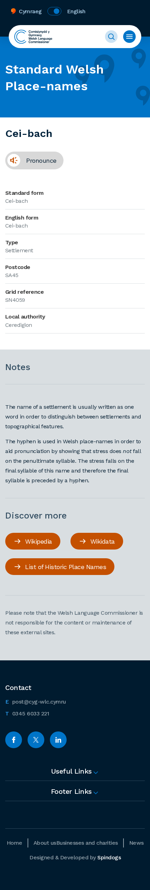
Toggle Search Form (111, 36)
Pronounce (31, 162)
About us (44, 842)
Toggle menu (129, 36)
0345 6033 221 (27, 713)
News (136, 842)
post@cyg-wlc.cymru (35, 701)
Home (14, 842)
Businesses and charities (87, 842)
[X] (36, 739)
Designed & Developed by (75, 857)
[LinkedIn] (58, 739)
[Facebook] (13, 739)
